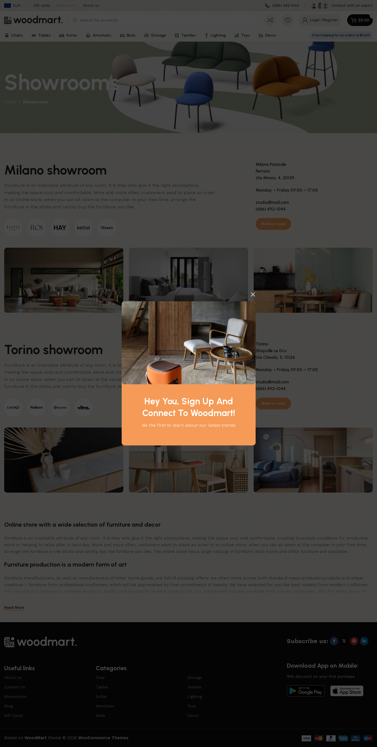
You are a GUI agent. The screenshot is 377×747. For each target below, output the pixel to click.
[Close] (253, 294)
